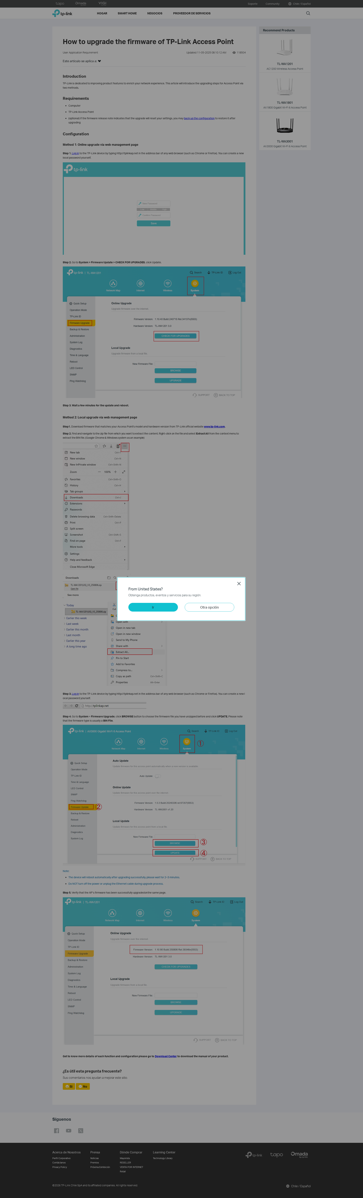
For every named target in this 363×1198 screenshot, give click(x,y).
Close (239, 583)
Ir (153, 607)
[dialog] (181, 599)
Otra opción (209, 607)
